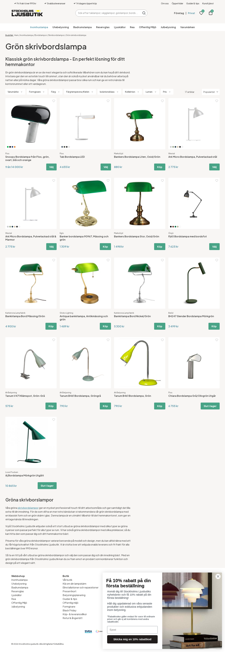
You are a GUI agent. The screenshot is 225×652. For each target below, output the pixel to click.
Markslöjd (118, 153)
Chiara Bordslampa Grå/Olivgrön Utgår (192, 395)
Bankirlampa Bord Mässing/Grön (25, 316)
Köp (159, 167)
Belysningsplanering (74, 595)
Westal (171, 153)
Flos (7, 153)
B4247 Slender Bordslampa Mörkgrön (191, 316)
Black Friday (69, 610)
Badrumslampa (82, 27)
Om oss (165, 3)
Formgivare (69, 606)
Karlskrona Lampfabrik (15, 313)
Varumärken (187, 27)
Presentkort (69, 591)
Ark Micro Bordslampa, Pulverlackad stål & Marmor (30, 238)
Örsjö (171, 233)
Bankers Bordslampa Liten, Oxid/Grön (137, 156)
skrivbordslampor (28, 507)
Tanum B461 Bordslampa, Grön (132, 395)
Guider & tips (192, 3)
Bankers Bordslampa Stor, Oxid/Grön (136, 236)
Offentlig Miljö (147, 27)
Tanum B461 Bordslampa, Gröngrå (80, 395)
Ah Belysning (11, 392)
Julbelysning (168, 27)
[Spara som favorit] (53, 101)
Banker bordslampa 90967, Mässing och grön (84, 238)
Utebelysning (60, 27)
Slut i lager (210, 406)
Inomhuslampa (39, 27)
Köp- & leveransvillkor (75, 614)
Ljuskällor (120, 27)
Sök (144, 13)
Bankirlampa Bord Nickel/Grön (132, 316)
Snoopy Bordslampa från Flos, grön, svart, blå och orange (27, 158)
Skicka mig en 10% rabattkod (132, 639)
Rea (132, 27)
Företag (179, 13)
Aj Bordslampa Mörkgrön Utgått (24, 475)
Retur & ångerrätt (72, 618)
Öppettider (177, 3)
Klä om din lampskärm (74, 583)
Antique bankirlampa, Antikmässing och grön (84, 318)
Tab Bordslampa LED (72, 156)
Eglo (62, 233)
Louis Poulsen (11, 472)
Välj (51, 167)
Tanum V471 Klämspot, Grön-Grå (25, 395)
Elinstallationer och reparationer (80, 587)
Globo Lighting (66, 313)
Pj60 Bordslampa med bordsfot (187, 236)
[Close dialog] (218, 576)
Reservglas (103, 27)
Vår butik (67, 579)
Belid (170, 313)
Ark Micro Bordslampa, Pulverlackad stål (192, 156)
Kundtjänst (208, 3)
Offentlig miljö (70, 602)
